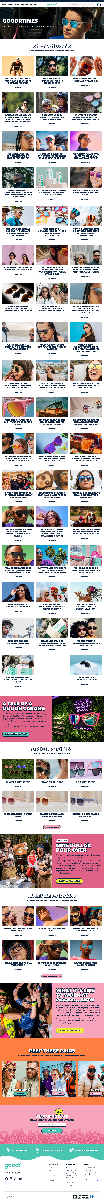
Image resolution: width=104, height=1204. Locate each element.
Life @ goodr (69, 1185)
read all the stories (52, 827)
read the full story (16, 734)
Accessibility (52, 1180)
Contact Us (52, 1175)
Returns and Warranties (55, 1173)
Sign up (52, 1130)
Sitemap (86, 1177)
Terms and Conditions (90, 1167)
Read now (17, 87)
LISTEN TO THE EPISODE (70, 1030)
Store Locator (70, 1167)
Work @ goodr (70, 1182)
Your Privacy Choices (89, 1180)
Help (50, 1170)
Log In (50, 1167)
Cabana (68, 1188)
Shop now (20, 1093)
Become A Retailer (54, 1178)
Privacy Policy (87, 1170)
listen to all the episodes (52, 976)
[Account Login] (97, 5)
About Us (68, 1180)
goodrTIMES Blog (71, 1173)
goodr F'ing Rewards (71, 1170)
